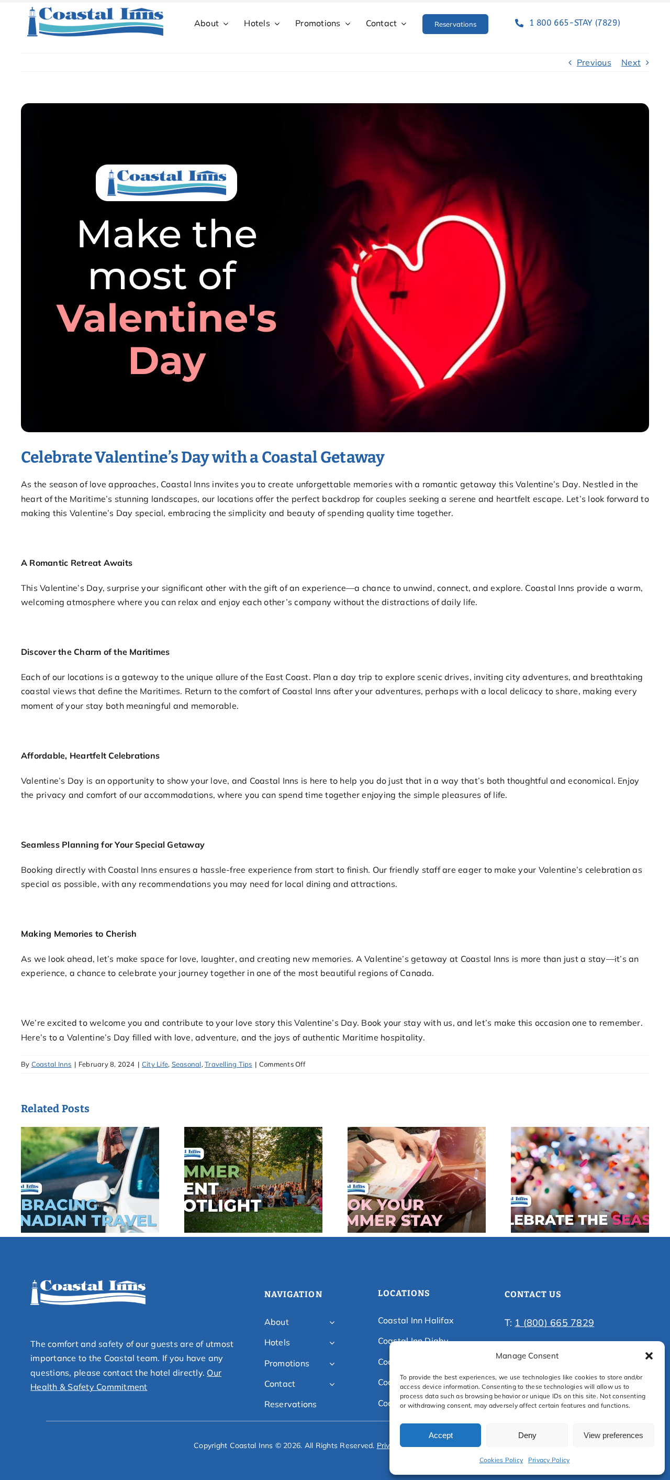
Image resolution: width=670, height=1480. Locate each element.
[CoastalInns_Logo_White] (88, 1283)
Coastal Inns (51, 1064)
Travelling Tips (228, 1064)
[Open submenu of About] (331, 1322)
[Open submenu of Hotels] (331, 1342)
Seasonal (187, 1064)
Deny (527, 1435)
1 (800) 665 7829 (554, 1323)
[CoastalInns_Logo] (95, 10)
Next (631, 62)
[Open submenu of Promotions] (331, 1363)
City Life (155, 1064)
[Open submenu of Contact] (331, 1384)
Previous (594, 62)
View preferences (613, 1435)
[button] (649, 1356)
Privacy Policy (549, 1460)
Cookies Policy (501, 1460)
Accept (441, 1435)
